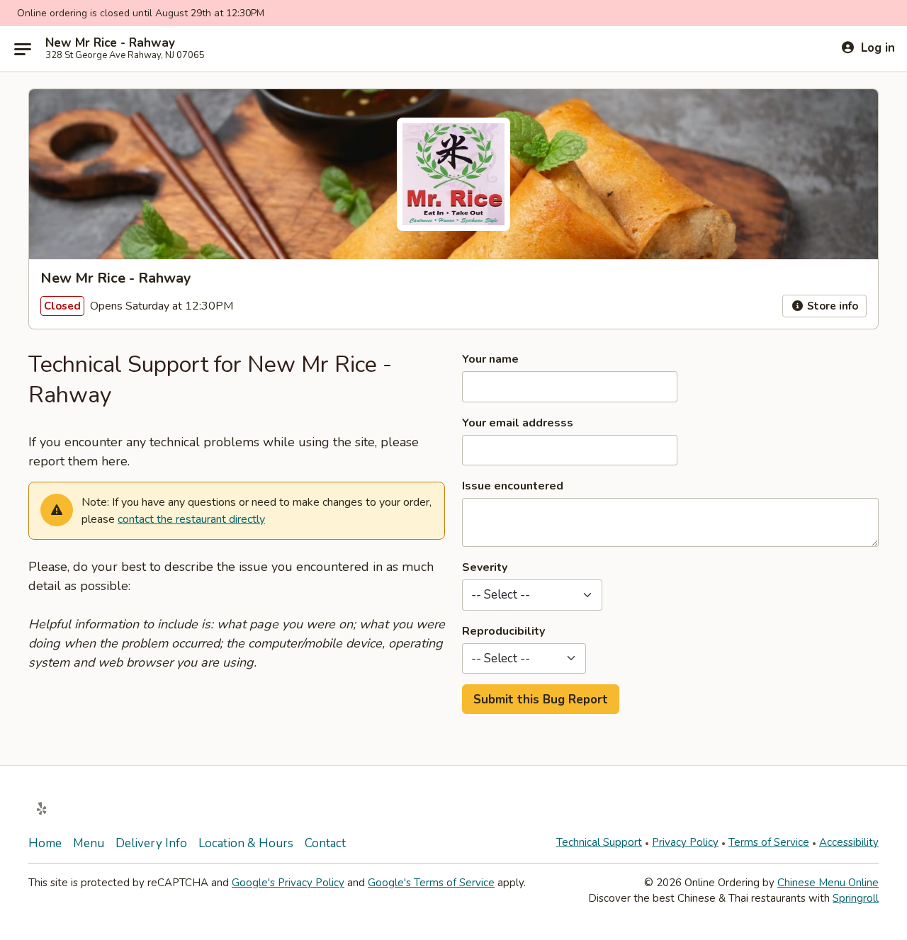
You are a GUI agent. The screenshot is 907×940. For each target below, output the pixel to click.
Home (45, 843)
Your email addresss (517, 423)
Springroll (856, 898)
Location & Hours (245, 843)
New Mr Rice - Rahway (110, 43)
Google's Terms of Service (431, 883)
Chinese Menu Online (828, 883)
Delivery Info (151, 843)
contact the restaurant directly (191, 519)
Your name (490, 359)
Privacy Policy (685, 842)
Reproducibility (503, 631)
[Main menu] (22, 49)
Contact (325, 843)
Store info (831, 306)
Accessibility (849, 842)
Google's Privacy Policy (288, 883)
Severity (484, 567)
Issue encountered (512, 486)
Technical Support (599, 842)
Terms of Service (768, 842)
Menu (88, 843)
